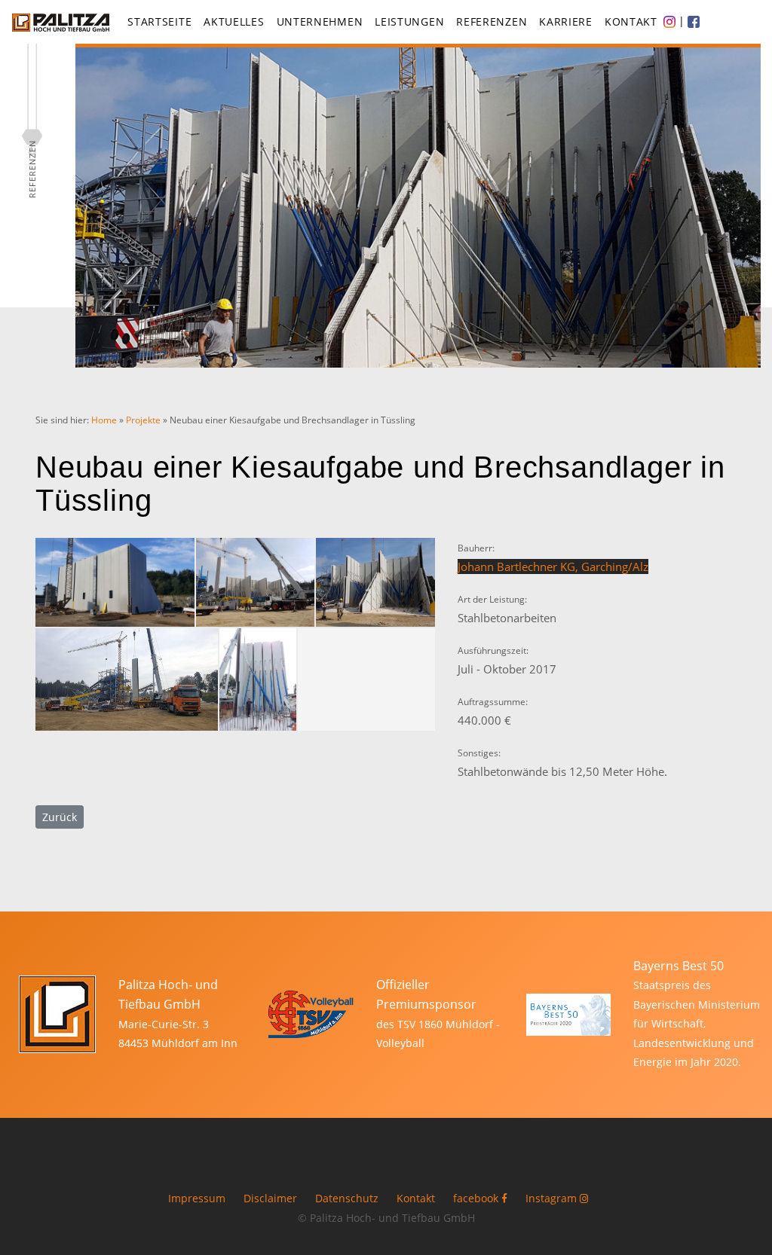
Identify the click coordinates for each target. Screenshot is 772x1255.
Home (104, 420)
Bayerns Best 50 (678, 965)
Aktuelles (234, 21)
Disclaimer (270, 1198)
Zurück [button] (59, 817)
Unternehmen (320, 21)
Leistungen (409, 21)
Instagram (552, 1198)
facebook (477, 1198)
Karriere (566, 21)
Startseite (159, 21)
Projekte (143, 420)
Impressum (196, 1198)
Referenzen (491, 21)
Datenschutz (346, 1198)
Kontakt (631, 21)
